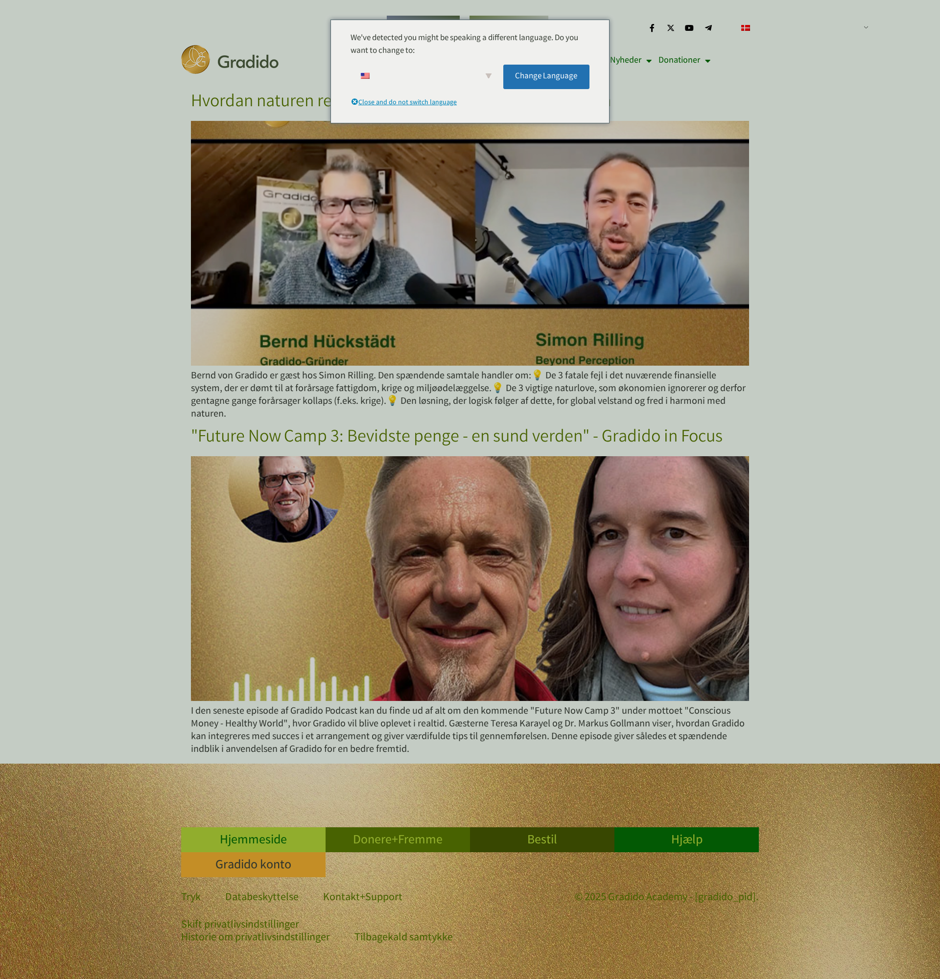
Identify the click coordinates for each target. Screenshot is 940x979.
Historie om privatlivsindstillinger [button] (255, 938)
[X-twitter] (670, 28)
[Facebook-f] (651, 28)
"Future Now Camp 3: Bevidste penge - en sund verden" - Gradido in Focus (457, 438)
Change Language (546, 76)
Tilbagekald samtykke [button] (403, 938)
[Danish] (801, 28)
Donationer (679, 60)
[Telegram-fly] (708, 28)
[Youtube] (689, 28)
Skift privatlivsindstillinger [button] (240, 925)
